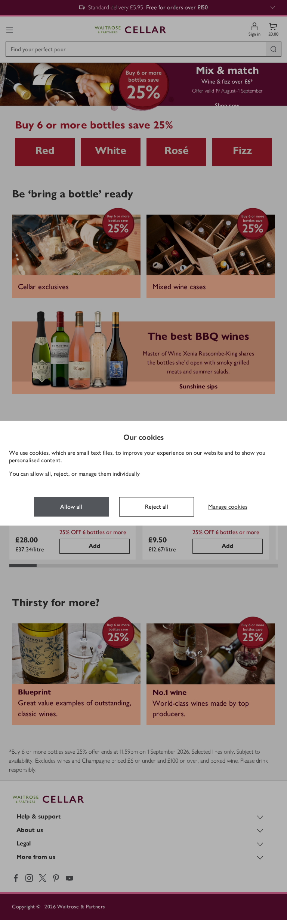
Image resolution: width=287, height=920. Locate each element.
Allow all (71, 506)
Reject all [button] (156, 506)
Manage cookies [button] (227, 506)
